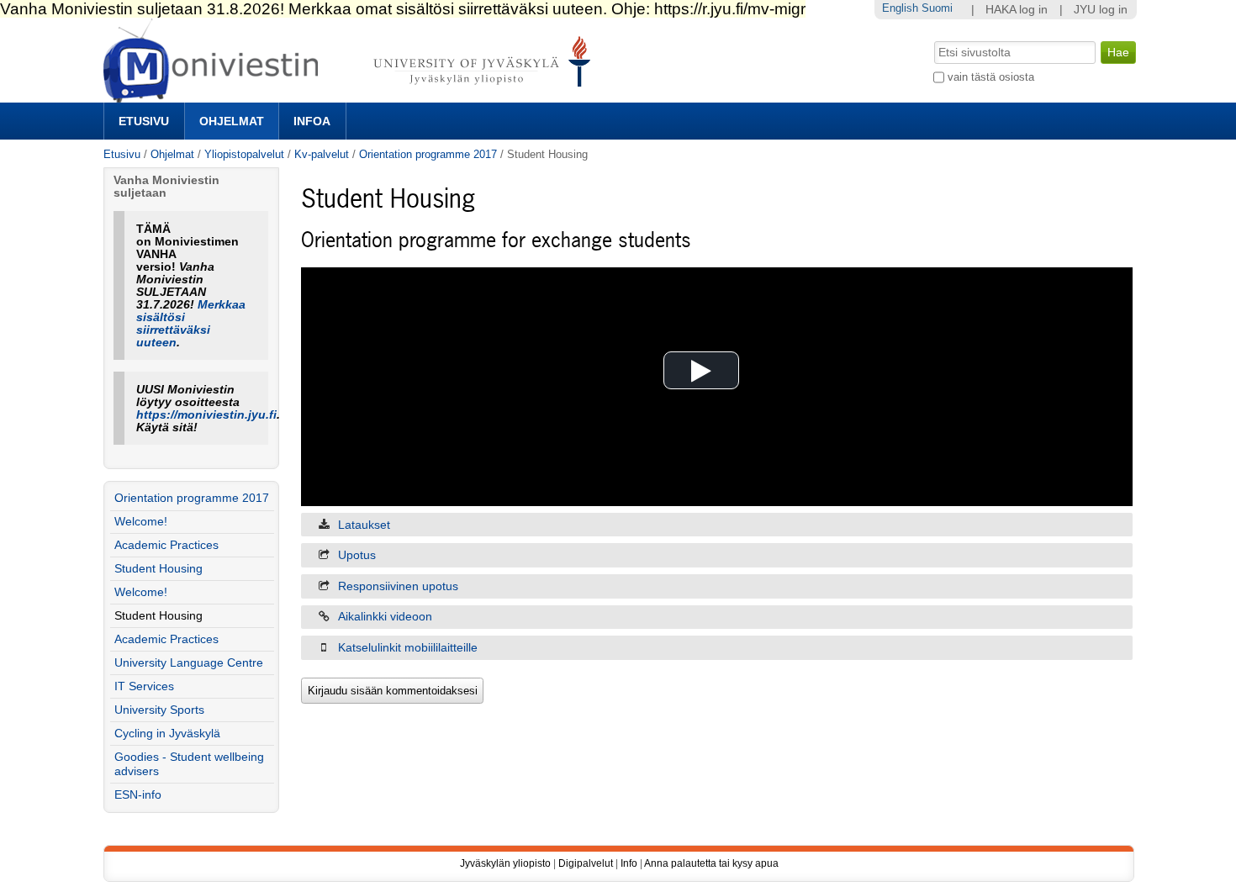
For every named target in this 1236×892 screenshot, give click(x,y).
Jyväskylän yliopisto (505, 863)
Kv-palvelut (321, 154)
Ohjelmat (231, 121)
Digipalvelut (585, 863)
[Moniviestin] (351, 95)
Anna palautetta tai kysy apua (711, 863)
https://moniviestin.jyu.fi (206, 415)
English (900, 8)
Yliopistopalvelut (244, 154)
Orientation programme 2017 (428, 154)
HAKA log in (1016, 9)
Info (629, 863)
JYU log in (1101, 9)
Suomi (937, 8)
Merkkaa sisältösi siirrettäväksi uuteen (191, 323)
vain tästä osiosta (991, 77)
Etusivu (144, 121)
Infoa (311, 121)
